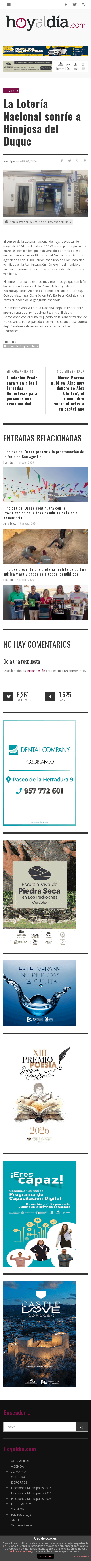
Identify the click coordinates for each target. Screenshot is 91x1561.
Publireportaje (21, 1514)
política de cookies (20, 1551)
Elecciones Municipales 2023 (31, 1498)
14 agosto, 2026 (24, 462)
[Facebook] (66, 4)
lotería (34, 346)
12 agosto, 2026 (24, 579)
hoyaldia (8, 462)
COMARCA (11, 90)
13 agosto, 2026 (27, 523)
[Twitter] (74, 4)
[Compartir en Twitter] (69, 160)
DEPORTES (19, 1482)
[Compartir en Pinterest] (85, 160)
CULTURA (18, 1477)
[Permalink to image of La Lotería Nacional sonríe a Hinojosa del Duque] (45, 193)
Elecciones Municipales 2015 (31, 1488)
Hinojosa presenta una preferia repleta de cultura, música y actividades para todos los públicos (45, 571)
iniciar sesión (36, 671)
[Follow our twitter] (8, 696)
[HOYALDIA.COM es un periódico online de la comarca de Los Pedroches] (45, 27)
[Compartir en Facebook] (62, 160)
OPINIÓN (18, 1509)
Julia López (10, 523)
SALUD (16, 1520)
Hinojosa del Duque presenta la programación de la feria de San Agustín (43, 454)
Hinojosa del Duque (16, 346)
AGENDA (17, 1466)
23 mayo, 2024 (28, 161)
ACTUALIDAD (21, 1461)
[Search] (8, 4)
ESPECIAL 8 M (21, 1504)
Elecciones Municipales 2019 (31, 1493)
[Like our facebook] (50, 696)
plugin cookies (81, 1556)
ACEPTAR (45, 1556)
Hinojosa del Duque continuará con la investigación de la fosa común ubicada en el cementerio (41, 512)
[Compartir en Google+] (77, 160)
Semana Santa (21, 1525)
